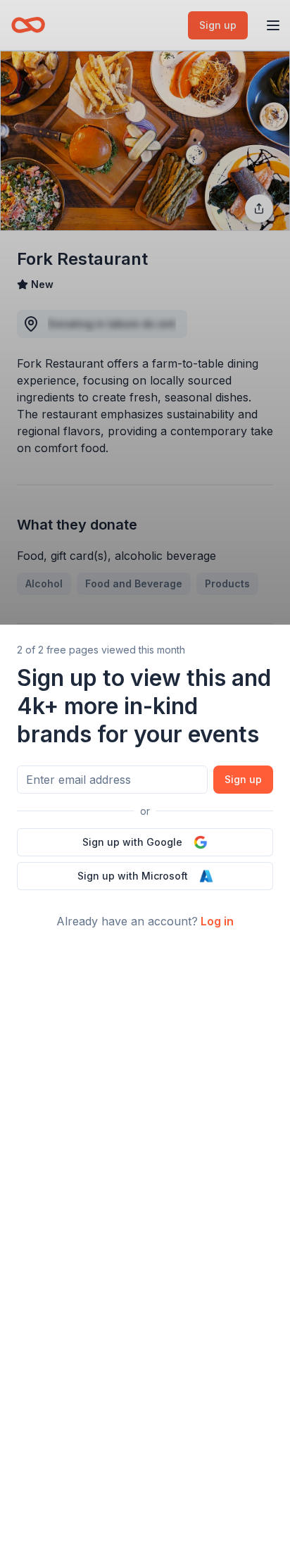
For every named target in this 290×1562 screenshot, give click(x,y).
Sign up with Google (132, 842)
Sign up (243, 779)
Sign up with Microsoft (132, 876)
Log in (217, 921)
